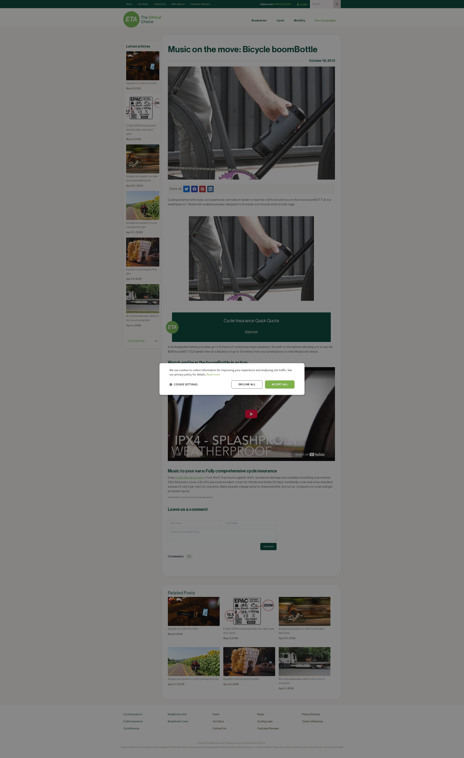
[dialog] (232, 379)
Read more (213, 374)
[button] (183, 384)
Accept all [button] (280, 384)
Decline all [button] (247, 384)
